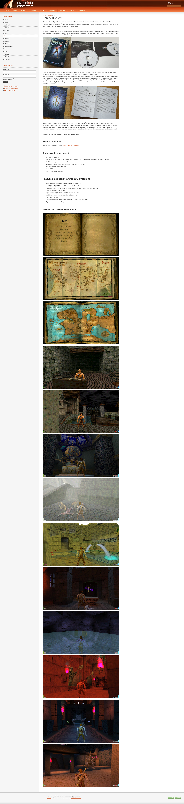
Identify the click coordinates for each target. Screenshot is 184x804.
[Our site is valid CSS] (171, 798)
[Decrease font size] (173, 3)
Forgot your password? (11, 86)
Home (44, 15)
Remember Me (7, 79)
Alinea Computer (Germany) (71, 145)
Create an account (9, 90)
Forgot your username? (11, 88)
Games (50, 15)
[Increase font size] (169, 3)
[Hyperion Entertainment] (18, 4)
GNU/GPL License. (76, 798)
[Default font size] (171, 3)
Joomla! (49, 798)
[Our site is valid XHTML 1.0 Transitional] (178, 798)
